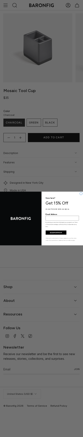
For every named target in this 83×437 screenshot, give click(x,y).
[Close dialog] (81, 193)
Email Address (51, 214)
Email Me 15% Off (56, 233)
